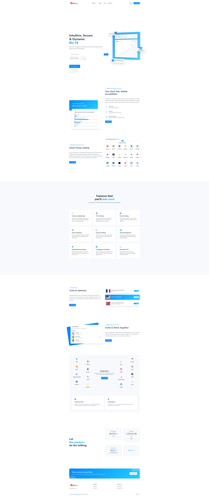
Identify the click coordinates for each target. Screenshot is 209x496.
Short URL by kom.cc (76, 494)
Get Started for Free (75, 66)
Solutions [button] (94, 3)
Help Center (119, 486)
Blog (105, 3)
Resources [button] (110, 3)
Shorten (106, 54)
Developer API (119, 488)
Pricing (100, 3)
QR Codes (95, 486)
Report (137, 494)
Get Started (136, 3)
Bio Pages (95, 488)
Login (131, 3)
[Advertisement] (104, 13)
